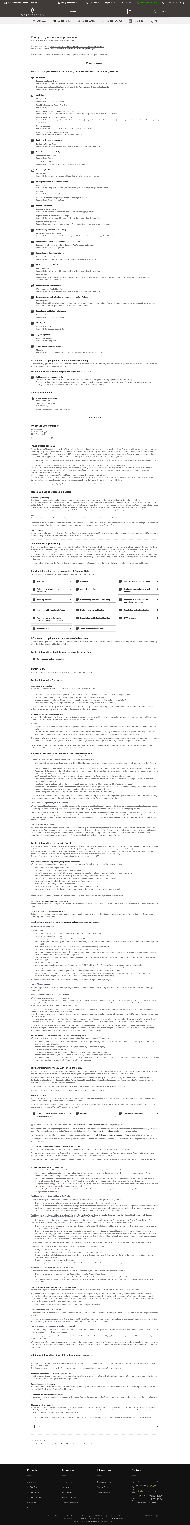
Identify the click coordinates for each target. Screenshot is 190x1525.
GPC (46, 1321)
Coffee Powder (114, 21)
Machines (138, 21)
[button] (143, 11)
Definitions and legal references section (92, 1124)
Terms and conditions (106, 1482)
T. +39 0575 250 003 (146, 1486)
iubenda (33, 1444)
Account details (69, 1497)
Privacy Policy (103, 1492)
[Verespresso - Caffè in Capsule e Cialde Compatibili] (42, 11)
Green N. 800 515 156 (147, 1481)
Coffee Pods (64, 21)
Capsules (41, 21)
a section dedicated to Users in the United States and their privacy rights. (77, 46)
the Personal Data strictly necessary (70, 1444)
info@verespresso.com (147, 1491)
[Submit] (130, 11)
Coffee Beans (88, 21)
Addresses (67, 1492)
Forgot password (70, 1502)
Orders (65, 1487)
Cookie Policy (87, 672)
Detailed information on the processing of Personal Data (114, 1135)
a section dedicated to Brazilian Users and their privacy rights (73, 48)
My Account (67, 1482)
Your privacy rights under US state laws (98, 1131)
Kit (156, 21)
